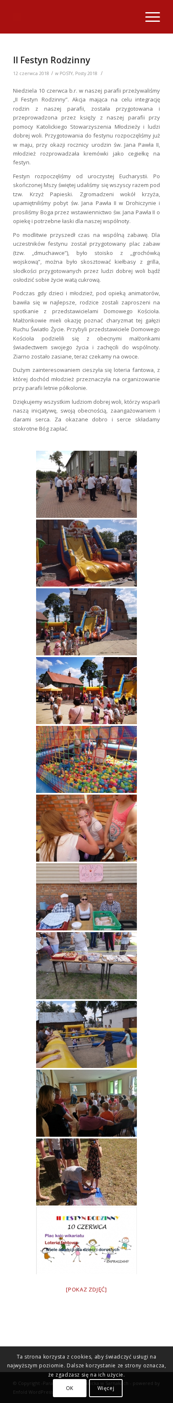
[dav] (86, 484)
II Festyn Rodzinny (51, 60)
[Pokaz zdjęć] (86, 1289)
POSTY (66, 73)
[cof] (86, 553)
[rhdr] (86, 1103)
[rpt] (86, 828)
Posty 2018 (86, 73)
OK (69, 1388)
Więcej (106, 1388)
